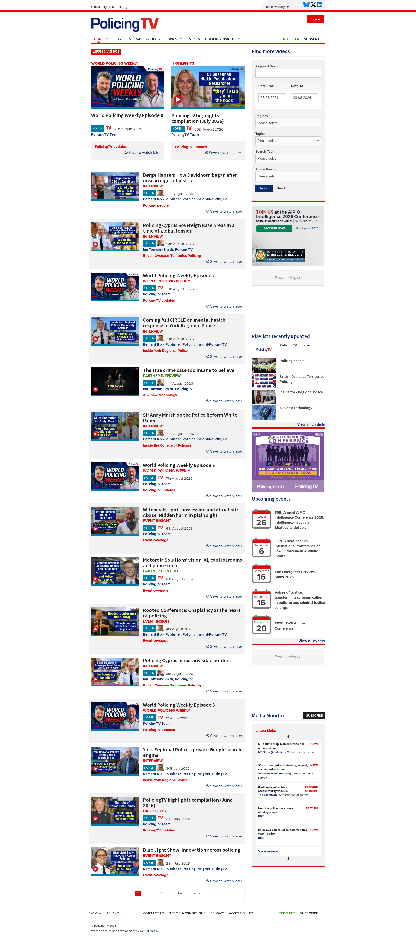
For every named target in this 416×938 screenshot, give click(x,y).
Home (99, 39)
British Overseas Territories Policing (172, 255)
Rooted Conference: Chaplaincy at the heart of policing (191, 613)
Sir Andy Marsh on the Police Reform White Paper (190, 418)
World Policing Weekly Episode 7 (179, 275)
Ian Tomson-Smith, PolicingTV (168, 249)
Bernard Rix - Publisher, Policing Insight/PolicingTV (185, 199)
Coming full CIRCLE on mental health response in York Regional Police (184, 323)
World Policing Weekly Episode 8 (127, 115)
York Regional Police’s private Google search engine (192, 752)
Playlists (122, 39)
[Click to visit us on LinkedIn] (319, 4)
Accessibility (241, 913)
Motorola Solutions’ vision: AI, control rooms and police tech (192, 563)
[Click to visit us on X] (313, 4)
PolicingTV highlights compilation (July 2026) (197, 118)
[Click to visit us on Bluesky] (306, 4)
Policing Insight (220, 39)
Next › (180, 893)
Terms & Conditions (187, 913)
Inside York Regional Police (165, 350)
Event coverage (155, 540)
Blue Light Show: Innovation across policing (191, 850)
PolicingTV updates (111, 147)
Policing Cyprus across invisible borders (187, 660)
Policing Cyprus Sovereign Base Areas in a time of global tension (188, 228)
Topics (171, 39)
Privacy (217, 913)
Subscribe (313, 39)
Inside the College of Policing (167, 445)
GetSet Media (149, 930)
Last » (195, 893)
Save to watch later (144, 152)
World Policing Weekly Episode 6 (179, 465)
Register (291, 39)
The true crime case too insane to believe (188, 370)
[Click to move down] (288, 859)
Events (193, 39)
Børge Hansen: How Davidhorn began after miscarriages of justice (190, 178)
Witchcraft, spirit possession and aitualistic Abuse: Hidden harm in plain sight (191, 512)
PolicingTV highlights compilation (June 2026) (188, 803)
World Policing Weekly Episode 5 (179, 705)
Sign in (315, 19)
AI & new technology (160, 395)
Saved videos (148, 39)
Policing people (156, 205)
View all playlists (311, 424)
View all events (312, 640)
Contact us (153, 913)
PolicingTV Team (105, 134)
